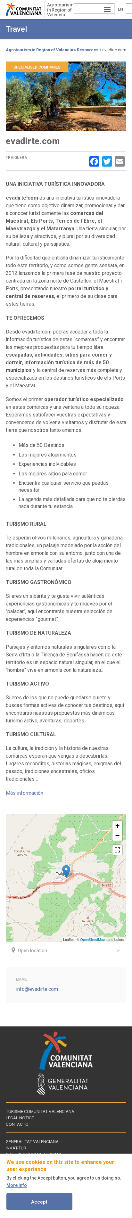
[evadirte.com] (66, 871)
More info (16, 1185)
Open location (32, 950)
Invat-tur (16, 1147)
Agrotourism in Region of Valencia (60, 9)
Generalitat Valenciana (32, 1141)
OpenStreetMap (92, 939)
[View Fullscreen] (117, 850)
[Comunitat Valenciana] (25, 9)
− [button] (117, 836)
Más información (24, 793)
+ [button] (117, 826)
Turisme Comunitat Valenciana (40, 1111)
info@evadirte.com (37, 989)
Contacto (17, 1124)
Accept (39, 1202)
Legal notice (20, 1117)
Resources (87, 49)
